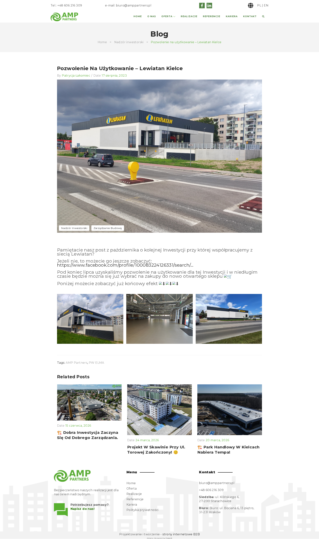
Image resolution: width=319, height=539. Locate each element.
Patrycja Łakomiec (76, 75)
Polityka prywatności (142, 510)
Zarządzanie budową (108, 228)
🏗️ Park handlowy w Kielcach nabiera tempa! (228, 449)
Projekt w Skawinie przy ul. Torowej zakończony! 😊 (156, 449)
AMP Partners (76, 362)
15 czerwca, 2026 (78, 425)
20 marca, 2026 (217, 440)
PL (259, 5)
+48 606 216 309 (69, 5)
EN (266, 5)
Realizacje (189, 16)
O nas (151, 16)
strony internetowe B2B (181, 534)
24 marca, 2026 (147, 440)
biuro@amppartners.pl (133, 5)
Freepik (169, 538)
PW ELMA (96, 362)
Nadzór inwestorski (129, 42)
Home (137, 16)
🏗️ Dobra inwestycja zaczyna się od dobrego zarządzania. (87, 435)
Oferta (166, 16)
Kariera (232, 16)
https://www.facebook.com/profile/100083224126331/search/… (125, 265)
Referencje (211, 16)
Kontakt (250, 16)
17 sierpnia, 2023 (114, 75)
